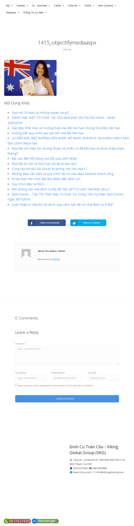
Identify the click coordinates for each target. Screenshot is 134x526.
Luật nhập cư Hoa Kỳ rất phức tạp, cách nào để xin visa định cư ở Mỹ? (62, 204)
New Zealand (105, 5)
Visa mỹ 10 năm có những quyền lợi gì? (40, 112)
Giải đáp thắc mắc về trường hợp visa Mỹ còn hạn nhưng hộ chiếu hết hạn (66, 128)
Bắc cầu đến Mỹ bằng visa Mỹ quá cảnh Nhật (44, 158)
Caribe (57, 5)
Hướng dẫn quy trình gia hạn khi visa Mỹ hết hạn (48, 133)
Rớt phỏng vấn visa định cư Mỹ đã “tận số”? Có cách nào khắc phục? (61, 189)
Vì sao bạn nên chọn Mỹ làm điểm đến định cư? (46, 179)
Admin (56, 259)
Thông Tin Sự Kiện (33, 12)
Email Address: (58, 372)
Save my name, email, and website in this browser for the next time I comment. (55, 385)
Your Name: (20, 372)
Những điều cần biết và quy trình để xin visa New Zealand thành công (63, 174)
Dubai (87, 5)
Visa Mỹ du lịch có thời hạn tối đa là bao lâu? (44, 164)
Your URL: (92, 372)
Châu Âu (72, 5)
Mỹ (7, 5)
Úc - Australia (39, 5)
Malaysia (11, 12)
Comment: (20, 343)
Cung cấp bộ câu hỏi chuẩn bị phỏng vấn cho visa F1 (49, 169)
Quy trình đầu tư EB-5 (28, 184)
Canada (20, 5)
